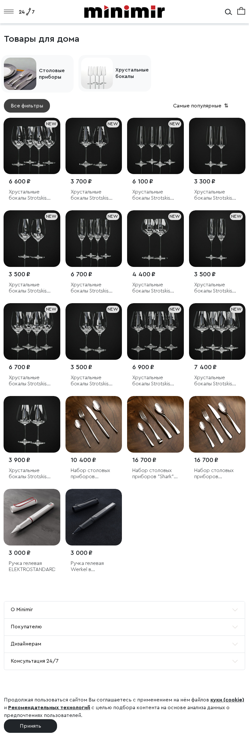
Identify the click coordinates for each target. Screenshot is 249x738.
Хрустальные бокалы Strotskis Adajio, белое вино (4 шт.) (31, 195)
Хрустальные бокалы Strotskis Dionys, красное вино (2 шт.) (28, 474)
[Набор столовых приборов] (93, 424)
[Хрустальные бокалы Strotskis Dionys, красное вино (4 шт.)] (217, 331)
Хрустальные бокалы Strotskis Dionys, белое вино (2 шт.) (93, 195)
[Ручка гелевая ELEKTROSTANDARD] (32, 517)
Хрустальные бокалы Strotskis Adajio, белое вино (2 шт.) (31, 288)
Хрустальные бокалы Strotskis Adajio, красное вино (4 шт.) (28, 381)
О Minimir (22, 609)
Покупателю (26, 626)
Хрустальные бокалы (131, 73)
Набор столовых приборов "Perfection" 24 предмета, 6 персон (90, 474)
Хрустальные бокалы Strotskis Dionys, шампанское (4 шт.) (155, 195)
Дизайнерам (26, 643)
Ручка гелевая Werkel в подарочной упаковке (87, 567)
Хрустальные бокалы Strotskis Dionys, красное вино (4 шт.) (213, 381)
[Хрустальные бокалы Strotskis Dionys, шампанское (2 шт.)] (217, 146)
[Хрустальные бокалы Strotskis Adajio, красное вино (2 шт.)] (93, 331)
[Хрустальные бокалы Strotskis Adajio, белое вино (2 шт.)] (32, 238)
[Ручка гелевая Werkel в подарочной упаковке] (93, 517)
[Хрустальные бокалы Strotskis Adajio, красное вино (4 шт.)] (32, 331)
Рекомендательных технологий (49, 707)
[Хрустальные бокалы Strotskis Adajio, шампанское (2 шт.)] (217, 238)
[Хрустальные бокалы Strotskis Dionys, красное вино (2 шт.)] (32, 424)
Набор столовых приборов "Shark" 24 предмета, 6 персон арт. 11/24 (153, 474)
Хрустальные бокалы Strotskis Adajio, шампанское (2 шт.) (217, 288)
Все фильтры (27, 105)
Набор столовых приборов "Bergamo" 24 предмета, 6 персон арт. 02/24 (216, 474)
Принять (30, 726)
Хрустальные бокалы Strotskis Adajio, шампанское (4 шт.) (94, 288)
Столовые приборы (52, 74)
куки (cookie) (227, 699)
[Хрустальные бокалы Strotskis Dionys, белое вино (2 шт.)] (93, 146)
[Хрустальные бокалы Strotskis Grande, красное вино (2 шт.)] (155, 238)
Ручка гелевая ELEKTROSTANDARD (32, 566)
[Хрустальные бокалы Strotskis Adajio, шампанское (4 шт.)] (93, 238)
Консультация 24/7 (35, 661)
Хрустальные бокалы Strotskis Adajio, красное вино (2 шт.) (90, 381)
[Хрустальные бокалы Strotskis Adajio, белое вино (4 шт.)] (32, 146)
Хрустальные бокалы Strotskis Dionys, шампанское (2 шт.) (217, 195)
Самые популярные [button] (201, 105)
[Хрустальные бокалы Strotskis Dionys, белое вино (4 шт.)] (155, 331)
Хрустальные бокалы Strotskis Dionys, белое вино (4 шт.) (155, 381)
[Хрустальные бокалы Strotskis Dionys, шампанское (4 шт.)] (155, 146)
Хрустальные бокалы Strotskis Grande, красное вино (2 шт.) (152, 288)
